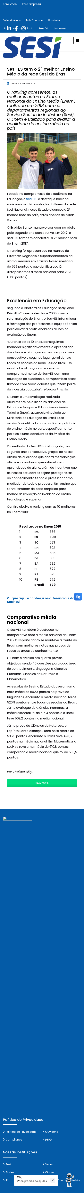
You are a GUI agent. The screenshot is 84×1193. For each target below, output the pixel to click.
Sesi (8, 1164)
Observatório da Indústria (62, 1180)
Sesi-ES (31, 199)
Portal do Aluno (12, 20)
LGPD (48, 1140)
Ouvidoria (54, 20)
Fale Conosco (34, 20)
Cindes (50, 1172)
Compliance (14, 1140)
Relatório (44, 28)
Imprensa (60, 28)
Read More (42, 782)
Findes (10, 1172)
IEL (7, 1180)
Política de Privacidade (21, 1132)
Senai (49, 1164)
